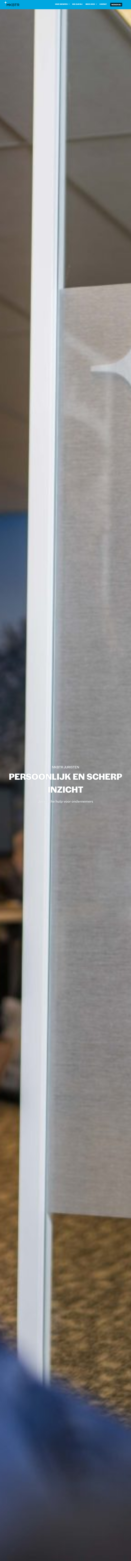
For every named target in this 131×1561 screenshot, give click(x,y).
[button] (69, 4)
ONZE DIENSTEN (61, 4)
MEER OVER (90, 4)
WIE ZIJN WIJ (77, 4)
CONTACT (103, 4)
